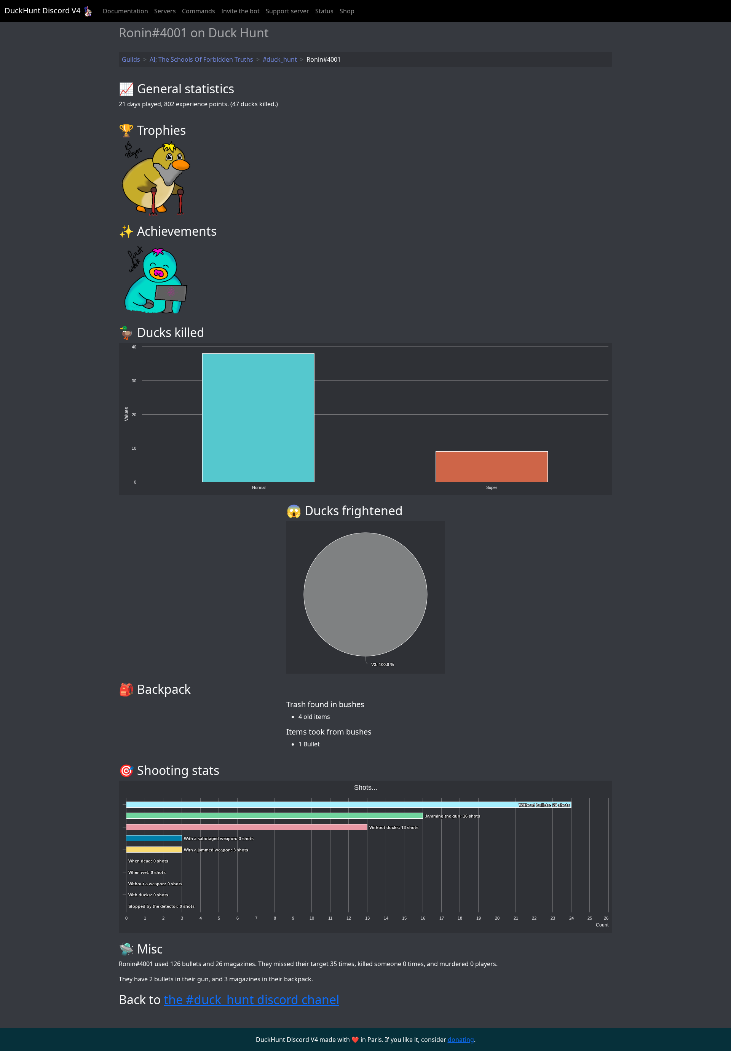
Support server (287, 11)
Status (324, 11)
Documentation (125, 11)
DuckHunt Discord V (42, 10)
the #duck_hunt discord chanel (251, 999)
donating (461, 1039)
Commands (198, 11)
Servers (165, 11)
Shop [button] (347, 11)
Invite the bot (240, 11)
